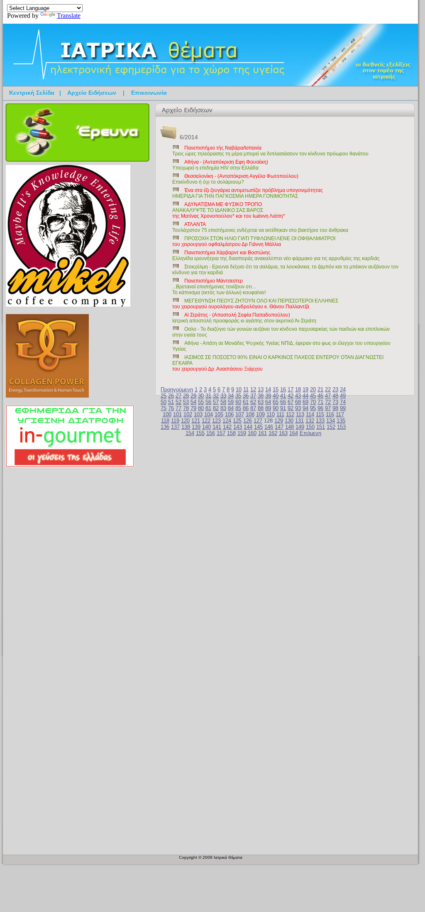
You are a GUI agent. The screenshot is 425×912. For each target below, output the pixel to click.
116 (330, 414)
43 (298, 396)
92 (290, 408)
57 (216, 402)
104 (208, 414)
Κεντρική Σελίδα (31, 92)
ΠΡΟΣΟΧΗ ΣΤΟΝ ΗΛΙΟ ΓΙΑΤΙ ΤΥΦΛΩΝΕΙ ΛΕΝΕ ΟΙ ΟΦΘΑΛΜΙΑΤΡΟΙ (253, 241)
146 (268, 427)
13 (261, 389)
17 (290, 389)
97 (328, 408)
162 (273, 433)
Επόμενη (310, 433)
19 (305, 389)
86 (246, 408)
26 (171, 396)
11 (246, 389)
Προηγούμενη (177, 389)
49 (343, 396)
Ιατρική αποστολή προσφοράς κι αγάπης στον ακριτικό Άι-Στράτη (244, 318)
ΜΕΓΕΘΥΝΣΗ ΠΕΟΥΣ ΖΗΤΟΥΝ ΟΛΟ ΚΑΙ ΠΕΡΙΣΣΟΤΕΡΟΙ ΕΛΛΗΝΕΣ (255, 304)
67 (290, 402)
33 (223, 396)
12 (253, 389)
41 (283, 396)
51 (171, 402)
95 (313, 408)
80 (201, 408)
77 (178, 408)
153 (341, 427)
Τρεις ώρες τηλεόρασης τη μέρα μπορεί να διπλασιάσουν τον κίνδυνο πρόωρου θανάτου (270, 151)
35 (238, 396)
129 (278, 421)
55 (201, 402)
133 (320, 421)
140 (206, 427)
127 (258, 421)
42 (290, 396)
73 (335, 402)
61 (246, 402)
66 (283, 402)
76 (171, 408)
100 (167, 414)
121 (195, 421)
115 (320, 414)
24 (343, 389)
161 (262, 433)
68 (298, 402)
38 (261, 396)
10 (239, 389)
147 (279, 427)
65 (275, 402)
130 (289, 421)
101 (177, 414)
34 (231, 396)
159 (241, 433)
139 (196, 427)
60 (238, 402)
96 (320, 408)
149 (300, 427)
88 (261, 408)
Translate (69, 15)
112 (290, 414)
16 (283, 389)
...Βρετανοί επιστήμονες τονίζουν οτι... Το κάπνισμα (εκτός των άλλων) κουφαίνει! (219, 286)
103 (198, 414)
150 (310, 427)
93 (298, 408)
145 (258, 427)
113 (300, 414)
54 (193, 402)
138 (185, 427)
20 (313, 389)
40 (275, 396)
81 (208, 408)
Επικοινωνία (149, 92)
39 (268, 396)
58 (223, 402)
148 (289, 427)
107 (239, 414)
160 (252, 433)
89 (268, 408)
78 (186, 408)
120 (185, 421)
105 (219, 414)
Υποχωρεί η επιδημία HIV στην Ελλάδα (220, 165)
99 (343, 408)
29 (193, 396)
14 (268, 389)
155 (200, 433)
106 (229, 414)
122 (206, 421)
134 (330, 421)
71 (320, 402)
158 (231, 433)
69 (305, 402)
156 (210, 433)
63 (261, 402)
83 (223, 408)
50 (163, 402)
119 (175, 421)
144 (248, 427)
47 (328, 396)
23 (335, 389)
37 (253, 396)
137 (175, 427)
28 (186, 396)
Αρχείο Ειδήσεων (91, 92)
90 (275, 408)
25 (163, 396)
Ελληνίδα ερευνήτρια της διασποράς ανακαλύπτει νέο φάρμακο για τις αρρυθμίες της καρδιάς (276, 255)
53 (186, 402)
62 (253, 402)
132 (309, 421)
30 (201, 396)
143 (237, 427)
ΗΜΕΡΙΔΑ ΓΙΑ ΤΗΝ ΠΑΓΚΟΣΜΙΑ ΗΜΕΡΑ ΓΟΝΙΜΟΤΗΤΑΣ (247, 193)
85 (238, 408)
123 (216, 421)
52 (178, 402)
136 (165, 427)
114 (310, 414)
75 (163, 408)
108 (250, 414)
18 (298, 389)
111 (280, 414)
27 (178, 396)
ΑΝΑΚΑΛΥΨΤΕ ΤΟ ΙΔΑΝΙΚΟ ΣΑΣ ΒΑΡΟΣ (228, 210)
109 (260, 414)
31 (208, 396)
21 (320, 389)
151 (320, 427)
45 (313, 396)
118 (165, 421)
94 (305, 408)
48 (335, 396)
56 (208, 402)
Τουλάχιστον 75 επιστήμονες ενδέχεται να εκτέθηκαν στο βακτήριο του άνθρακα (260, 227)
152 (331, 427)
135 (341, 421)
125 (237, 421)
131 (299, 421)
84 (231, 408)
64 (268, 402)
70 (313, 402)
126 (247, 421)
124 (226, 421)
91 (283, 408)
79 (193, 408)
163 (283, 433)
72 (328, 402)
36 (246, 396)
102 (187, 414)
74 (343, 402)
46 (320, 396)
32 (216, 396)
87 (253, 408)
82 (216, 408)
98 (335, 408)
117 (340, 414)
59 (231, 402)
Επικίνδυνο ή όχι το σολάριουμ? (235, 179)
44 (305, 396)
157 (221, 433)
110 (270, 414)
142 (227, 427)
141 (216, 427)
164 (293, 433)
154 (190, 433)
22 (328, 389)
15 (275, 389)
